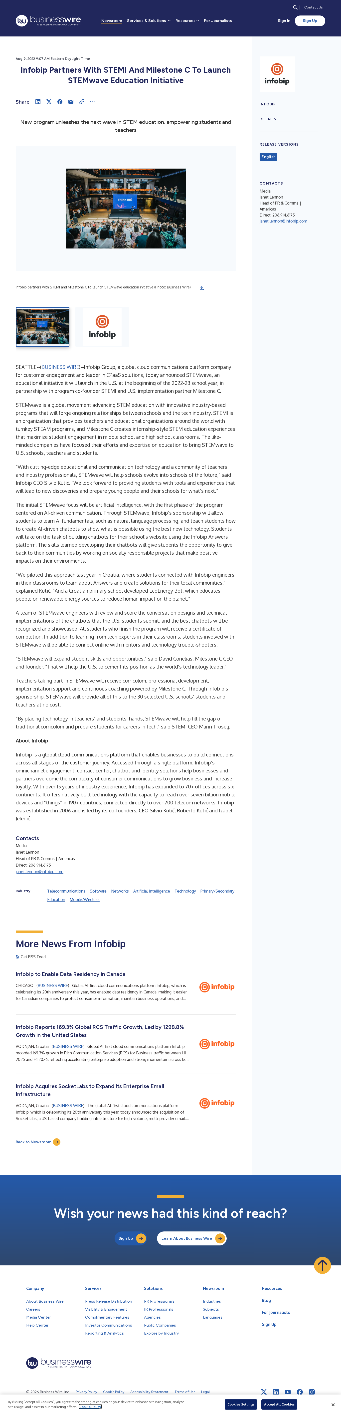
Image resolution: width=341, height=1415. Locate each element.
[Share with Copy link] (82, 102)
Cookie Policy (90, 1407)
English (268, 157)
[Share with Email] (71, 102)
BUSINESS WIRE (60, 367)
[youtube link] (288, 1392)
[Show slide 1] (42, 327)
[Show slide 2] (102, 327)
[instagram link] (312, 1392)
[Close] (333, 1405)
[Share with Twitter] (49, 102)
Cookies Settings (240, 1404)
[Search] (295, 7)
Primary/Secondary (217, 891)
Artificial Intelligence (151, 891)
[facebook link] (300, 1392)
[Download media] (202, 288)
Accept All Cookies (279, 1404)
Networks (120, 891)
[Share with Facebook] (60, 102)
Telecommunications (66, 891)
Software (98, 891)
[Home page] (48, 20)
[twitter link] (264, 1392)
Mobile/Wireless (85, 899)
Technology (185, 891)
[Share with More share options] (93, 102)
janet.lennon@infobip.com (39, 871)
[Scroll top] (322, 1265)
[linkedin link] (276, 1392)
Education (56, 899)
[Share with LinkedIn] (38, 102)
